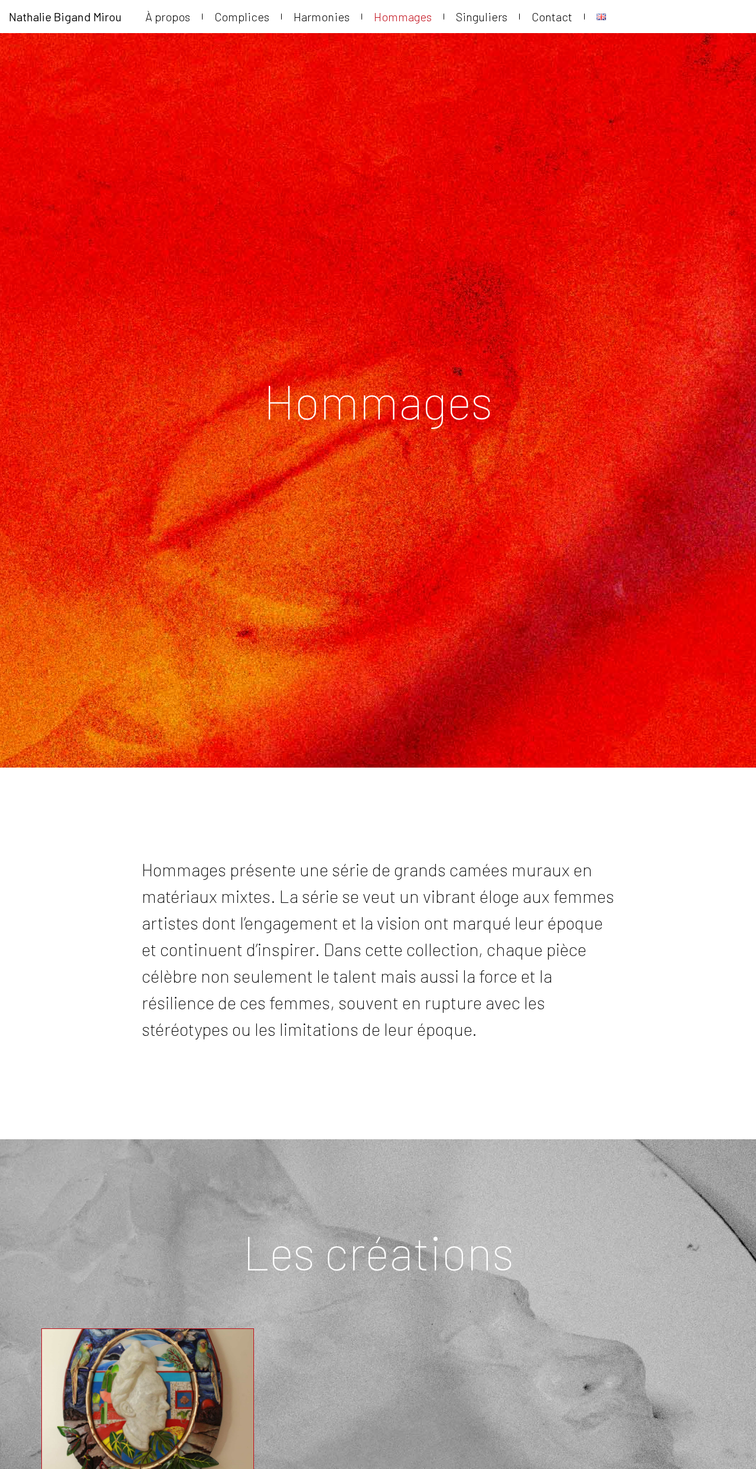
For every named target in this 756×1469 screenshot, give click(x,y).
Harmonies (322, 16)
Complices (241, 16)
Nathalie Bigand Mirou (65, 16)
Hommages (403, 16)
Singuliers (481, 16)
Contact (552, 16)
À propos (167, 16)
